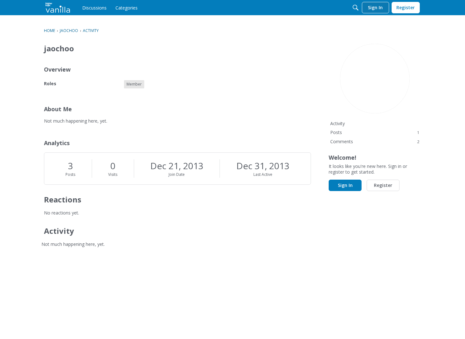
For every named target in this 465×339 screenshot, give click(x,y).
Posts (70, 174)
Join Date (177, 174)
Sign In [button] (345, 185)
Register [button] (383, 185)
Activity (337, 123)
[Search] (355, 7)
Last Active (262, 174)
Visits (112, 174)
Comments (374, 141)
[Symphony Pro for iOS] (57, 8)
